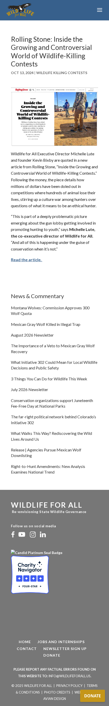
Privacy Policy (69, 686)
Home (25, 642)
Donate (51, 655)
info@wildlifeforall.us (69, 676)
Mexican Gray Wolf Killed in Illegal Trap (45, 324)
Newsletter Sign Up (65, 648)
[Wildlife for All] (37, 552)
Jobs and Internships (61, 642)
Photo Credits (57, 692)
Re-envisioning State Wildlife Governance (48, 512)
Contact (27, 648)
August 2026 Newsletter (32, 335)
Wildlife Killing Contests (61, 73)
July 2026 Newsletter (29, 389)
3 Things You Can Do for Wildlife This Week (49, 378)
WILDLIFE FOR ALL (46, 505)
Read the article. (26, 259)
